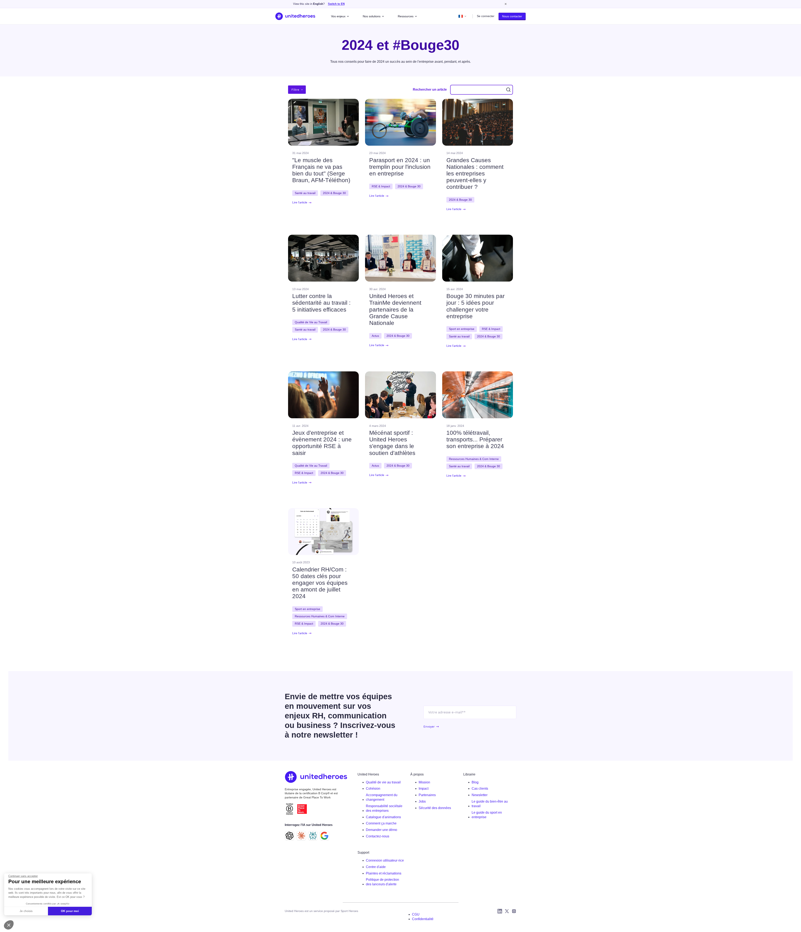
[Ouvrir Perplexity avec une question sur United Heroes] (313, 836)
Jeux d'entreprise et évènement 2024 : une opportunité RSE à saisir (322, 443)
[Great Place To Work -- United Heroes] (302, 809)
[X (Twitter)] (507, 911)
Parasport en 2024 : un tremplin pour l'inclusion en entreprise (400, 167)
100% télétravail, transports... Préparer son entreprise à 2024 (475, 439)
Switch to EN (336, 3)
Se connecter (485, 16)
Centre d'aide (376, 867)
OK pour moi (70, 911)
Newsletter (479, 795)
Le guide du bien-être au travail (490, 804)
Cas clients (480, 788)
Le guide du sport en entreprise (487, 815)
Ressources (405, 16)
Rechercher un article (430, 89)
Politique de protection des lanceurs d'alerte (382, 882)
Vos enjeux (338, 16)
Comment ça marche (381, 823)
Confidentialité (422, 919)
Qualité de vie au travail (383, 782)
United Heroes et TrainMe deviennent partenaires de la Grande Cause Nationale (395, 309)
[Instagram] (514, 911)
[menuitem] (385, 782)
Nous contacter (512, 16)
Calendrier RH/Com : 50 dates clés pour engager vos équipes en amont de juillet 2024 (320, 583)
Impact (423, 788)
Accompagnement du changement (381, 797)
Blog (475, 782)
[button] (9, 925)
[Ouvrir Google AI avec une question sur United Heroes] (324, 836)
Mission (424, 782)
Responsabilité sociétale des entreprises (384, 808)
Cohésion (373, 788)
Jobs (422, 801)
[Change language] (462, 16)
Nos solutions (371, 16)
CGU (415, 914)
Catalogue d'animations (383, 817)
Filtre (295, 89)
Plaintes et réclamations (383, 873)
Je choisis (26, 911)
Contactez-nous (377, 836)
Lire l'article (299, 202)
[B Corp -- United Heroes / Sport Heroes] (289, 809)
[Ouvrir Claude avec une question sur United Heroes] (301, 836)
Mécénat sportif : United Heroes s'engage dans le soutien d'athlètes (392, 443)
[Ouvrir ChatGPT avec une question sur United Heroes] (289, 836)
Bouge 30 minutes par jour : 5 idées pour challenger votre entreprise (475, 306)
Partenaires (427, 795)
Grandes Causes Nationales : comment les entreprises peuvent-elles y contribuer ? (475, 173)
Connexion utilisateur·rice (385, 860)
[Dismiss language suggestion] (505, 4)
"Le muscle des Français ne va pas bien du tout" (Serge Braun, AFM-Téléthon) (321, 170)
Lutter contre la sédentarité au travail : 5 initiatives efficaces (321, 303)
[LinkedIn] (499, 911)
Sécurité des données (435, 808)
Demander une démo (381, 830)
